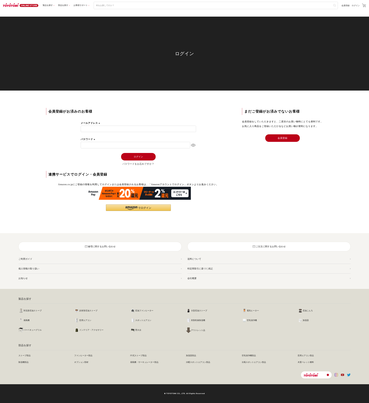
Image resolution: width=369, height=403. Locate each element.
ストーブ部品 (24, 355)
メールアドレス (91, 123)
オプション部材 (81, 362)
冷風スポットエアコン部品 (254, 362)
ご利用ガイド (25, 259)
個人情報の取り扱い (28, 268)
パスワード (88, 139)
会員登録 (345, 6)
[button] (138, 207)
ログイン (356, 6)
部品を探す (63, 5)
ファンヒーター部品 (83, 355)
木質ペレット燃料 (306, 362)
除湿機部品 (23, 362)
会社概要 (192, 278)
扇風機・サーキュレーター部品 (144, 362)
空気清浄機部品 (249, 355)
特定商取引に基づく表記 (200, 268)
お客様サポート (81, 5)
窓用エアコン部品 (306, 355)
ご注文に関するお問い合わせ (269, 247)
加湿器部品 (191, 355)
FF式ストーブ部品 (138, 355)
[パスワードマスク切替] (193, 145)
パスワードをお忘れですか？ (138, 164)
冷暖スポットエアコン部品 (198, 362)
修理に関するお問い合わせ (100, 247)
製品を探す (48, 5)
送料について (194, 259)
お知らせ (23, 278)
